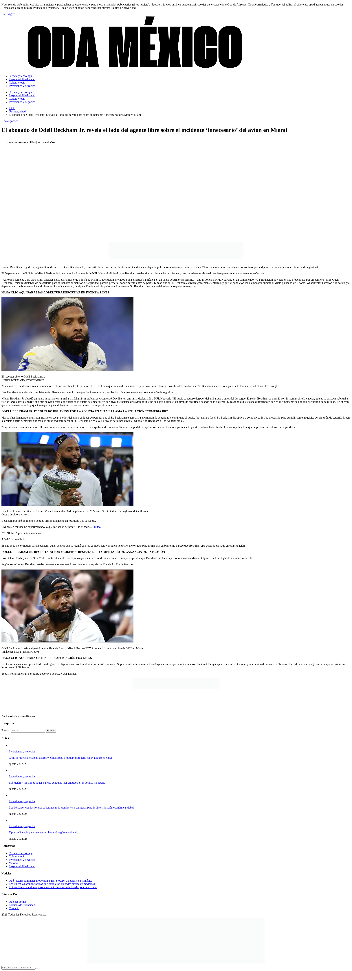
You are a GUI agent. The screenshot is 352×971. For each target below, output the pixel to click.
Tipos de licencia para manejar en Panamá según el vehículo (43, 832)
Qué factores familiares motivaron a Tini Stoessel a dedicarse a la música (50, 880)
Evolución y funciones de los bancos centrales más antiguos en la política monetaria (57, 782)
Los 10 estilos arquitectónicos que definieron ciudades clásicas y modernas (52, 883)
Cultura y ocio (17, 856)
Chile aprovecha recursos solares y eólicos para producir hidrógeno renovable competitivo (61, 757)
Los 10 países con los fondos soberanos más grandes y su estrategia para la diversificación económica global (71, 807)
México (13, 863)
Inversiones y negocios (22, 751)
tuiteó (97, 526)
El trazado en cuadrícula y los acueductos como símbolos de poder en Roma (53, 887)
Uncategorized (9, 121)
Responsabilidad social (22, 866)
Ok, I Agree (8, 14)
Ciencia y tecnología (20, 853)
